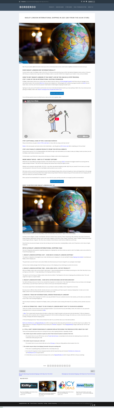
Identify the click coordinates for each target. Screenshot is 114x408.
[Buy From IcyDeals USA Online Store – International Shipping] (66, 385)
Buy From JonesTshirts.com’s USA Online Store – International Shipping (84, 392)
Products (51, 7)
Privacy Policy (40, 403)
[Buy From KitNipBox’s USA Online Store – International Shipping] (29, 385)
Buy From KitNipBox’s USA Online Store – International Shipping (28, 392)
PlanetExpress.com (32, 352)
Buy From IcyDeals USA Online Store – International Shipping (66, 392)
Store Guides (68, 7)
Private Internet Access (53, 336)
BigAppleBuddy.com (58, 355)
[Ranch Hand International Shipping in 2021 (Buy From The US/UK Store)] (47, 386)
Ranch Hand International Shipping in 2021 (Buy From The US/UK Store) (47, 394)
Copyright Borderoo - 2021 (24, 403)
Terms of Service (33, 403)
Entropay (52, 343)
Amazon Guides (60, 7)
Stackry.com (77, 351)
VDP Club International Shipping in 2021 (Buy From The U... (37, 1)
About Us (90, 7)
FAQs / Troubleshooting (80, 7)
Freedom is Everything (52, 403)
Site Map (45, 403)
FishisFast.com (71, 351)
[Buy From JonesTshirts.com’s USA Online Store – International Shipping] (85, 385)
